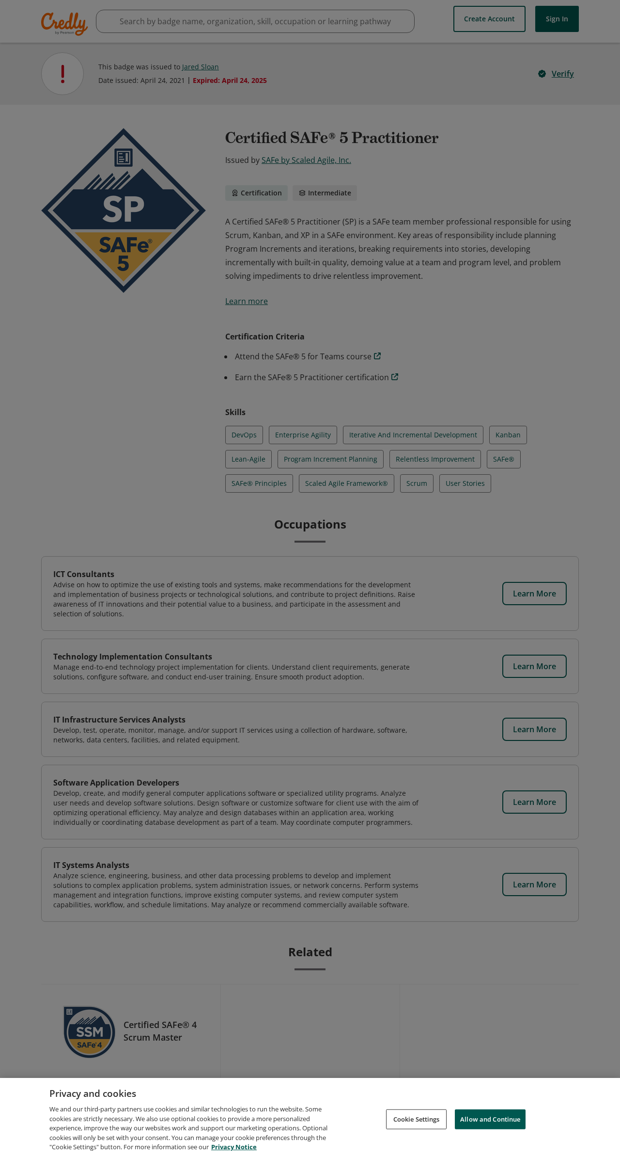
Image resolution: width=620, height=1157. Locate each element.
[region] (310, 1117)
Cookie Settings (416, 1118)
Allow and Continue (490, 1118)
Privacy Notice (234, 1146)
